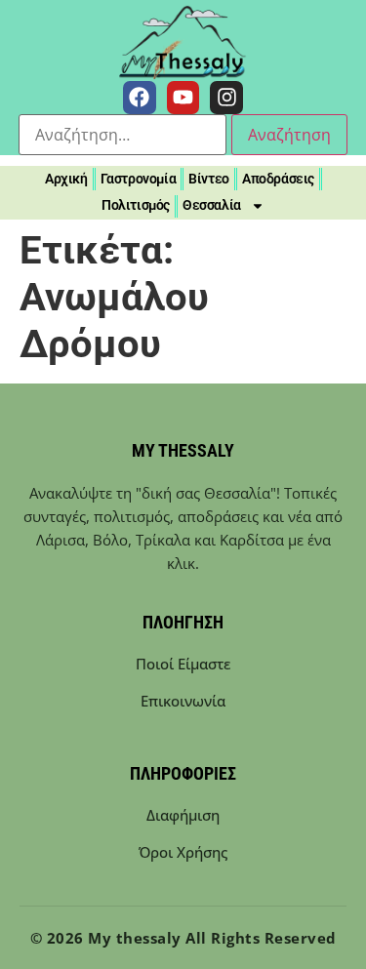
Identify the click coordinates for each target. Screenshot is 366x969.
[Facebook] (139, 97)
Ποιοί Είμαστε (183, 663)
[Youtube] (183, 97)
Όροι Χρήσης (183, 852)
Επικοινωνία (183, 700)
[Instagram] (226, 97)
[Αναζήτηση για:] (122, 134)
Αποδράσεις (278, 178)
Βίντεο (208, 178)
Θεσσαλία (212, 205)
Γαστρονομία (139, 178)
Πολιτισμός (136, 205)
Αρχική (66, 178)
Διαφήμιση (183, 815)
